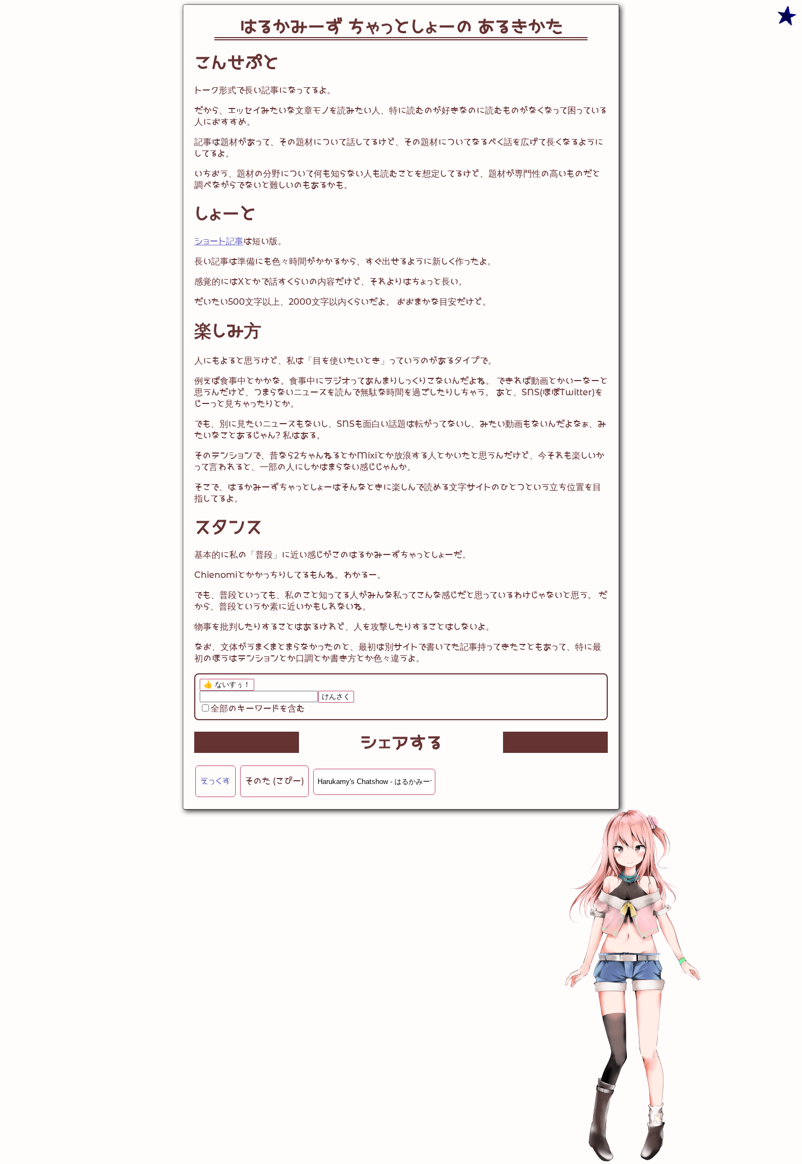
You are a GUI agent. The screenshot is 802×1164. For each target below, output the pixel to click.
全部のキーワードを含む (258, 708)
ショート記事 (218, 241)
